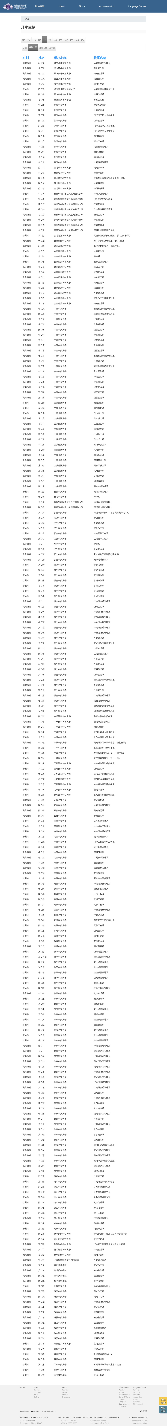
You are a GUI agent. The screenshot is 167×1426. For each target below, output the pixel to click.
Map (117, 1417)
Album (36, 1395)
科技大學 (33, 47)
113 (34, 40)
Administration (106, 6)
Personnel (137, 1395)
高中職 (52, 48)
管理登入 (144, 1411)
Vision (64, 1392)
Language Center (137, 6)
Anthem (65, 1395)
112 (39, 40)
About (82, 6)
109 (55, 40)
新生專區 (40, 6)
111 (44, 39)
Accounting (137, 1397)
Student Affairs (124, 1395)
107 (66, 40)
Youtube (36, 1412)
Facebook (25, 1412)
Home (26, 19)
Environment (66, 1397)
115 (23, 40)
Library (135, 1399)
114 (28, 40)
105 (77, 40)
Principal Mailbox (50, 1412)
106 (71, 40)
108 (60, 40)
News (62, 6)
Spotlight (37, 1390)
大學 (25, 48)
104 (82, 40)
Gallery (36, 1397)
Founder (65, 1390)
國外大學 (43, 48)
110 (49, 40)
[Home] (15, 6)
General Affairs (124, 1397)
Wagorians (37, 1392)
